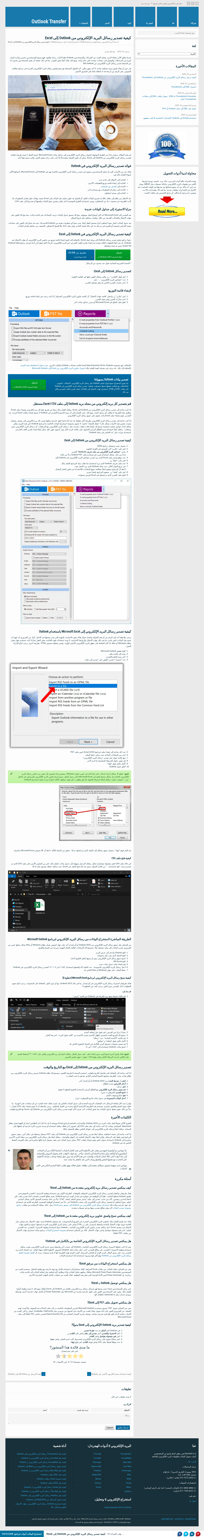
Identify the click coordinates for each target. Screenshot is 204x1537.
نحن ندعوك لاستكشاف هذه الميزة (34, 365)
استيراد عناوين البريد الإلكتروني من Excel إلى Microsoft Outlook (58, 368)
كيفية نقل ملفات (53, 1475)
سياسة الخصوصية (190, 1518)
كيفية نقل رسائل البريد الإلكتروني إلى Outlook (41, 1454)
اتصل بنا (193, 1501)
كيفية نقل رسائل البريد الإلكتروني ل (43, 1458)
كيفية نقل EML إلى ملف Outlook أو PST (179, 108)
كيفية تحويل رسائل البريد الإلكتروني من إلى (42, 1466)
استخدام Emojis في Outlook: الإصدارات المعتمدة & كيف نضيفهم (169, 118)
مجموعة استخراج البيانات (56, 1230)
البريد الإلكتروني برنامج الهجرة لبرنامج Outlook (96, 42)
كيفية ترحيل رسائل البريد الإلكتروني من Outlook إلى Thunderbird (169, 77)
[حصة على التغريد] (186, 1534)
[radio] (81, 1356)
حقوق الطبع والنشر (167, 1518)
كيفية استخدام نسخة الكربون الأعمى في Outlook (111, 1374)
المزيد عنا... (191, 1461)
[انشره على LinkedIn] (192, 1534)
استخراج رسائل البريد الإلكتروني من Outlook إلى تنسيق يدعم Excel (81, 1205)
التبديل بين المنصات (108, 186)
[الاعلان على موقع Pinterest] (198, 1534)
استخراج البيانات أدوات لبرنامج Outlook (64, 42)
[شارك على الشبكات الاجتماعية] (197, 3)
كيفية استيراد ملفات (51, 1479)
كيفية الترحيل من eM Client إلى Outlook (24, 1374)
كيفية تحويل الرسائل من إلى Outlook (46, 1499)
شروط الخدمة (179, 1518)
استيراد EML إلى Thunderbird (183, 87)
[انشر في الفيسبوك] (179, 1534)
